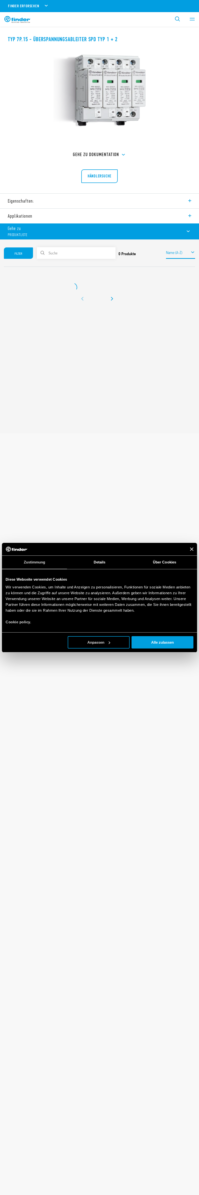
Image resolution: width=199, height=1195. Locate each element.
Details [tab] (100, 562)
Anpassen (95, 642)
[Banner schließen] (191, 549)
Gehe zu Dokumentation (96, 154)
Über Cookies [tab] (164, 562)
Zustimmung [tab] (34, 562)
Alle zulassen (162, 642)
